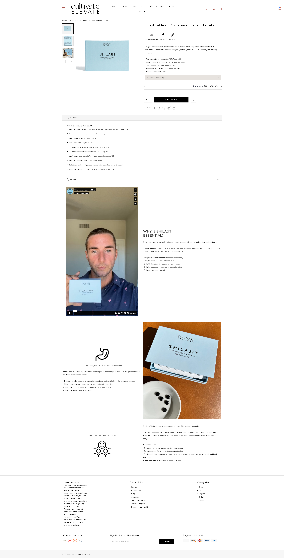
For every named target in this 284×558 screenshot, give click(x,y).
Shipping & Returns (139, 500)
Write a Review (216, 86)
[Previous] (64, 61)
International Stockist (140, 507)
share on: (147, 107)
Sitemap (87, 554)
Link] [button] (112, 169)
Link (126, 129)
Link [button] (117, 134)
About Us (135, 497)
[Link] (109, 147)
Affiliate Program (138, 504)
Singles (202, 494)
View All (202, 500)
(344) (205, 86)
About (171, 6)
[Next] (71, 61)
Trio (200, 490)
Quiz (134, 6)
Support (142, 11)
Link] (91, 143)
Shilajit (124, 6)
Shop (112, 6)
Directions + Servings (155, 78)
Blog (143, 6)
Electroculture (157, 6)
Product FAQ (136, 490)
